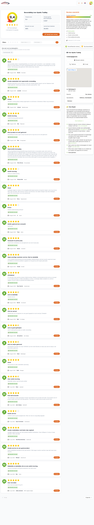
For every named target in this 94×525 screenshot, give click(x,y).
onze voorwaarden (82, 125)
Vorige (5, 497)
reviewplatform (83, 129)
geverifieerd (73, 143)
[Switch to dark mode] (82, 3)
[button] (79, 152)
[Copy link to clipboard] (79, 3)
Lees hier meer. (76, 146)
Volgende (87, 497)
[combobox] (25, 42)
